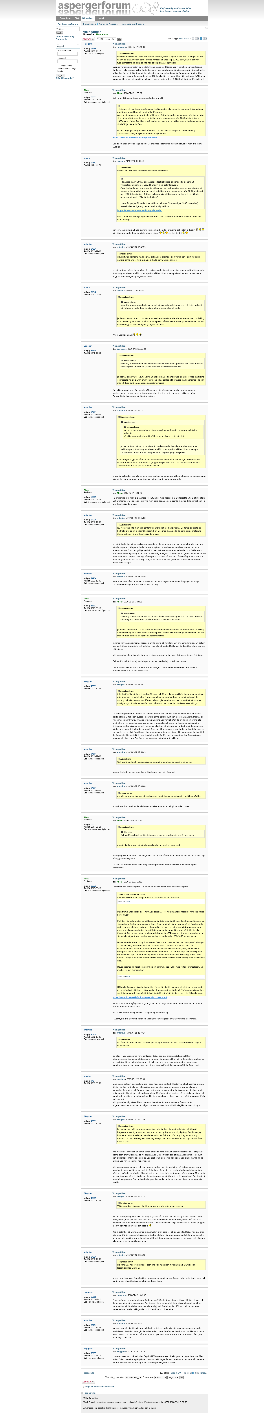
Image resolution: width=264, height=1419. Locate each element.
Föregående (88, 1373)
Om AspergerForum (68, 24)
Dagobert (121, 349)
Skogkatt (121, 684)
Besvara (85, 38)
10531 (93, 686)
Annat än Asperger (108, 24)
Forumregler (62, 39)
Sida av (184, 38)
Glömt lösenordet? (65, 78)
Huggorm (121, 47)
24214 (93, 249)
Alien (98, 34)
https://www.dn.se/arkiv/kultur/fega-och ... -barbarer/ (140, 997)
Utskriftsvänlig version (206, 27)
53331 (93, 97)
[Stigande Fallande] (175, 1377)
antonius (121, 247)
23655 (93, 49)
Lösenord (61, 58)
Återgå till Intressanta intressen (99, 1386)
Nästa (203, 1373)
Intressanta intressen (133, 24)
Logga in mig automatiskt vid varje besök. (66, 68)
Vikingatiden (91, 32)
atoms (105, 34)
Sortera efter (148, 1377)
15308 (93, 351)
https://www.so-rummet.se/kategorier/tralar (135, 137)
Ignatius (121, 1079)
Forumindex (89, 24)
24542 (93, 163)
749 (92, 1081)
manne (120, 161)
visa (128, 901)
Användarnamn (64, 50)
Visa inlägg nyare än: (115, 1377)
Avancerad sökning (65, 36)
